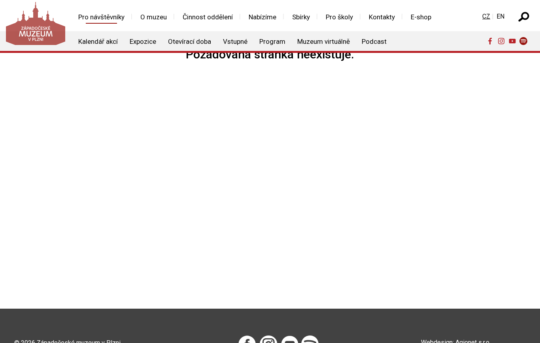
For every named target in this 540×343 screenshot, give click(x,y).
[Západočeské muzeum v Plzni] (35, 25)
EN (500, 16)
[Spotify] (525, 40)
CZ (486, 16)
